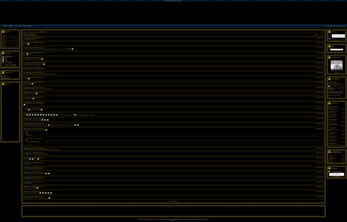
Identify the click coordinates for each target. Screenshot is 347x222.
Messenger (331, 156)
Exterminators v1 (332, 137)
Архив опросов (13, 66)
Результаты (6, 66)
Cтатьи (24, 25)
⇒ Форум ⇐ (11, 25)
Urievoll (331, 155)
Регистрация (339, 40)
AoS (343, 138)
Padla (330, 160)
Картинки (30, 25)
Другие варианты (336, 176)
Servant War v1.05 (332, 121)
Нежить (6, 57)
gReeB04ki (205, 219)
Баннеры (4, 45)
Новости (4, 35)
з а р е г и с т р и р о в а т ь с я (339, 25)
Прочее (336, 72)
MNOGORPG (36, 37)
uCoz (176, 220)
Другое (342, 113)
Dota (343, 108)
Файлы (20, 25)
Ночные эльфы (7, 61)
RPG (343, 117)
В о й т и (328, 25)
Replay (330, 83)
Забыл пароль (334, 40)
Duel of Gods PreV (332, 112)
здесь (342, 93)
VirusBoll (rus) (331, 134)
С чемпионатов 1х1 (337, 83)
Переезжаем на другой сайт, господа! (333, 109)
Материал (42, 37)
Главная (5, 25)
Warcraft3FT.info (153, 219)
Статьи (3, 39)
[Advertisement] (10, 113)
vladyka (330, 161)
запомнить (332, 38)
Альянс (6, 60)
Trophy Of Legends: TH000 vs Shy (335, 85)
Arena (343, 130)
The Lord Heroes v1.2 (333, 141)
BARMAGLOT (332, 158)
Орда (5, 59)
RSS (16, 25)
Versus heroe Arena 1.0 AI (333, 144)
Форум (4, 43)
